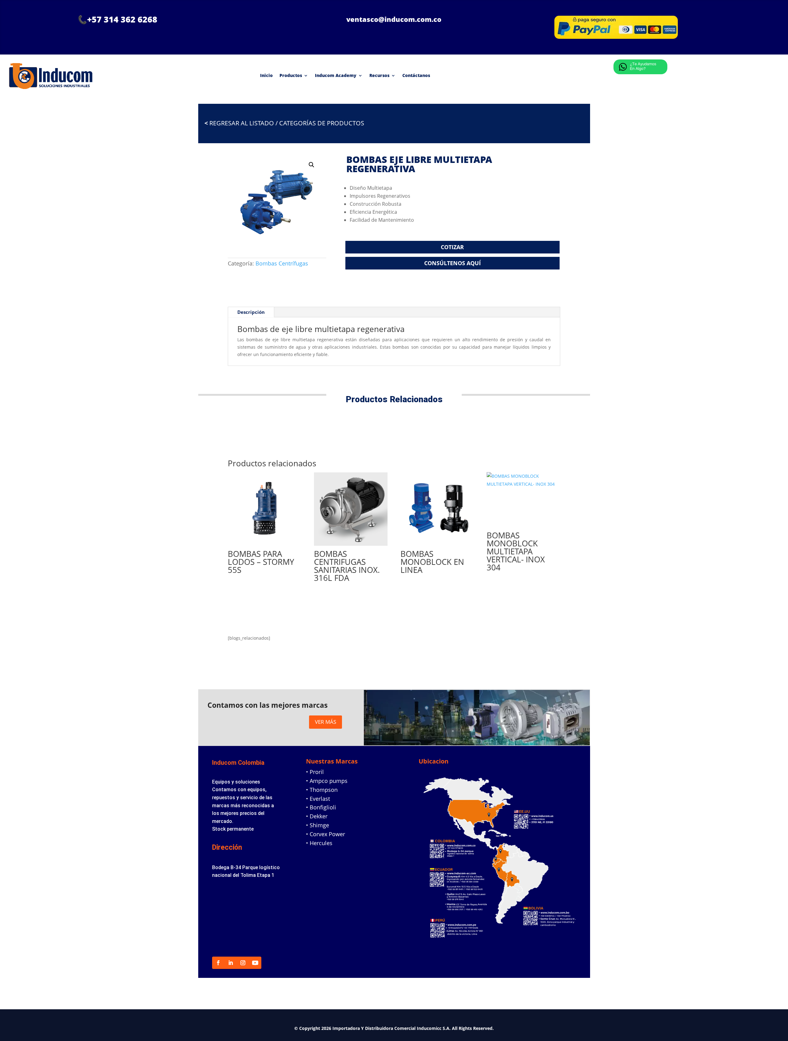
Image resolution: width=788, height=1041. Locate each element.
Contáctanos (416, 75)
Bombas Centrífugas (281, 263)
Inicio (266, 75)
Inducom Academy (335, 75)
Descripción (251, 312)
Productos (290, 75)
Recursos (379, 75)
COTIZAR (452, 247)
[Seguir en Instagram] (243, 963)
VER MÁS (325, 721)
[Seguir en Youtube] (255, 963)
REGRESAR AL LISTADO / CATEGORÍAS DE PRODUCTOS (284, 123)
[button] (311, 164)
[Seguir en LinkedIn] (230, 963)
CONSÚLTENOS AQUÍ (452, 263)
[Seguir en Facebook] (218, 963)
